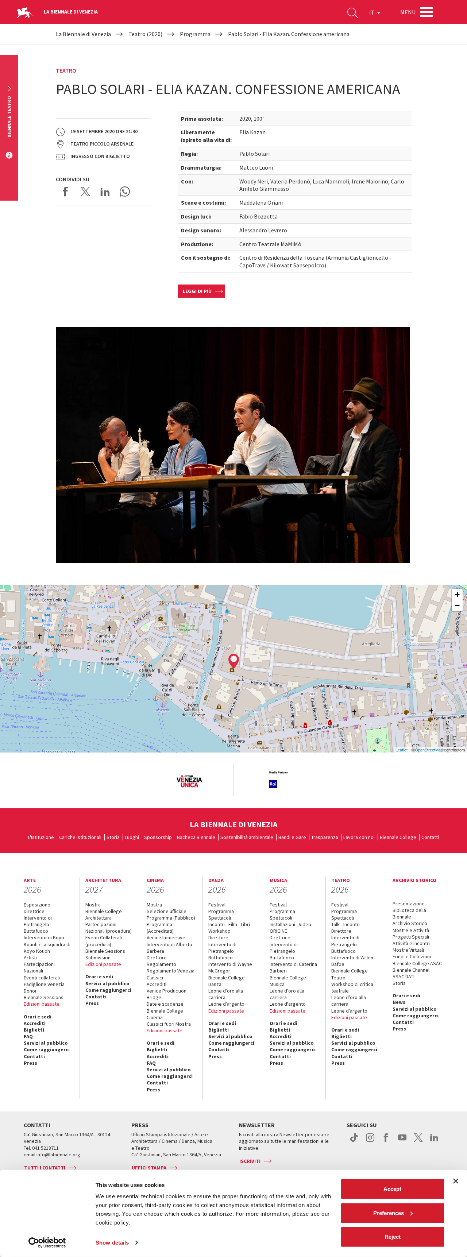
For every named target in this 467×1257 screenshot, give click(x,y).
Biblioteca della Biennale (409, 913)
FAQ (28, 1036)
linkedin (434, 1141)
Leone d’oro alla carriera (225, 994)
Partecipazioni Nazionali (39, 967)
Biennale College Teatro (349, 974)
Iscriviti (249, 1161)
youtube (402, 1141)
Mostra (93, 904)
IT (372, 12)
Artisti (30, 957)
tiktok (354, 1141)
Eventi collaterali (42, 977)
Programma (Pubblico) (171, 917)
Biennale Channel (411, 970)
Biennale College (398, 837)
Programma (221, 911)
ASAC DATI (403, 976)
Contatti (430, 837)
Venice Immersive (166, 937)
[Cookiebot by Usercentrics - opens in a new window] (47, 1242)
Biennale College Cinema (165, 1014)
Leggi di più (197, 291)
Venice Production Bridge (166, 994)
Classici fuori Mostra (169, 1024)
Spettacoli (219, 917)
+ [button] (457, 594)
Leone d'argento (288, 1004)
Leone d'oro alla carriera (287, 994)
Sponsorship (158, 837)
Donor (30, 990)
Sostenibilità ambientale (246, 837)
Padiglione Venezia (44, 984)
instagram (370, 1141)
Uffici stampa (149, 1167)
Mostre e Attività (411, 930)
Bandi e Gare (292, 837)
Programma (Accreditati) (160, 927)
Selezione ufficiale (166, 911)
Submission (98, 957)
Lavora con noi (359, 837)
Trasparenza (324, 837)
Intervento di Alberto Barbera (169, 947)
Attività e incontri (411, 943)
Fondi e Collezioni (412, 956)
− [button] (457, 605)
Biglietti (34, 1029)
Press (30, 1063)
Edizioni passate (41, 1004)
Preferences (388, 1213)
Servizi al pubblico (46, 1043)
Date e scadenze (165, 1004)
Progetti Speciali (411, 936)
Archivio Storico (410, 923)
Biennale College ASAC (417, 963)
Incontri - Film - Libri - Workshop (230, 927)
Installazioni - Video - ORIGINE (292, 927)
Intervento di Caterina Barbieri (293, 967)
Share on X (85, 191)
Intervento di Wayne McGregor (230, 967)
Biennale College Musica (288, 980)
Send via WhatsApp (125, 191)
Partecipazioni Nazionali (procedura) (108, 927)
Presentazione (409, 903)
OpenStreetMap (429, 750)
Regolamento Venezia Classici (170, 974)
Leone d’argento (226, 1004)
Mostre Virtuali (408, 950)
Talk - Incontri (345, 924)
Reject (393, 1237)
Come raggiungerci (47, 1049)
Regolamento (161, 964)
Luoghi (132, 837)
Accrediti (35, 1023)
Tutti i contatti (44, 1167)
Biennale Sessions (43, 997)
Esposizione (37, 904)
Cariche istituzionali (80, 837)
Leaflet (401, 750)
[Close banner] (455, 1181)
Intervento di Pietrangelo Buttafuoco (38, 924)
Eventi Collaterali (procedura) (103, 940)
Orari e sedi (37, 1016)
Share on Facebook (66, 191)
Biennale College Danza (226, 980)
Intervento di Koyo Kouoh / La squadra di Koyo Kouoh (47, 944)
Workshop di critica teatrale (352, 987)
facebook (386, 1141)
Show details (112, 1242)
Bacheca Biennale (196, 837)
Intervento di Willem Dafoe (353, 960)
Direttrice (34, 911)
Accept (392, 1189)
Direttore (157, 957)
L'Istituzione (41, 837)
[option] (189, 782)
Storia (113, 837)
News (399, 1002)
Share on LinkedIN (105, 191)
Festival (216, 904)
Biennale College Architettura (103, 914)
